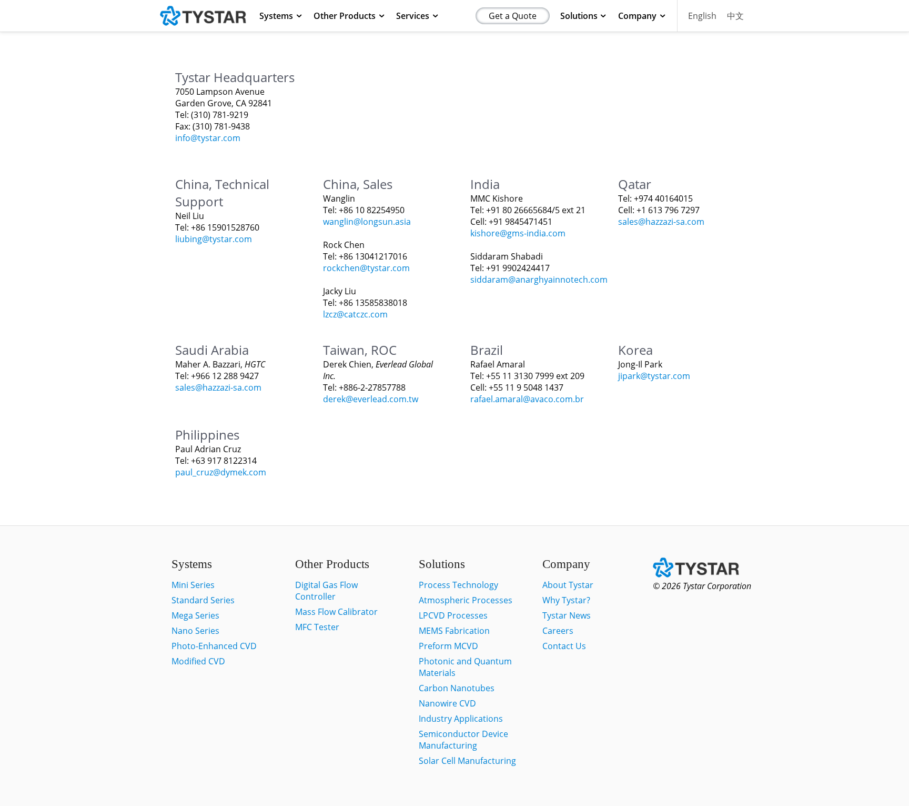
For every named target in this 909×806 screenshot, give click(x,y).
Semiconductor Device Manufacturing (463, 739)
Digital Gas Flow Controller (326, 590)
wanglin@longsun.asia (367, 221)
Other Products (345, 16)
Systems (276, 16)
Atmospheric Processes (465, 600)
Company (637, 16)
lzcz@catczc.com (355, 314)
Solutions (579, 16)
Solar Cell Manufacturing (467, 761)
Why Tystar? (566, 600)
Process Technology (458, 585)
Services (412, 16)
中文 (735, 16)
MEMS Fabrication (454, 630)
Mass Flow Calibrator (336, 612)
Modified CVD (198, 661)
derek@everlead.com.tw (370, 399)
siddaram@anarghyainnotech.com (539, 279)
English (702, 16)
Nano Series (195, 630)
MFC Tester (317, 627)
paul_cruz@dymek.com (220, 472)
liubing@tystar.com (213, 239)
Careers (557, 630)
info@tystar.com (207, 138)
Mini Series (193, 585)
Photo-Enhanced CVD (214, 646)
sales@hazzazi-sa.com (661, 221)
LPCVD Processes (453, 615)
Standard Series (203, 600)
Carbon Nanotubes (456, 688)
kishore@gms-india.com (517, 233)
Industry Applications (461, 718)
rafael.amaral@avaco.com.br (527, 399)
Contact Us (564, 646)
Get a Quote (513, 16)
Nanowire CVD (447, 703)
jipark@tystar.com (654, 376)
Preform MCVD (448, 646)
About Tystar (567, 585)
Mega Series (195, 615)
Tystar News (566, 615)
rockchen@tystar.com (366, 268)
